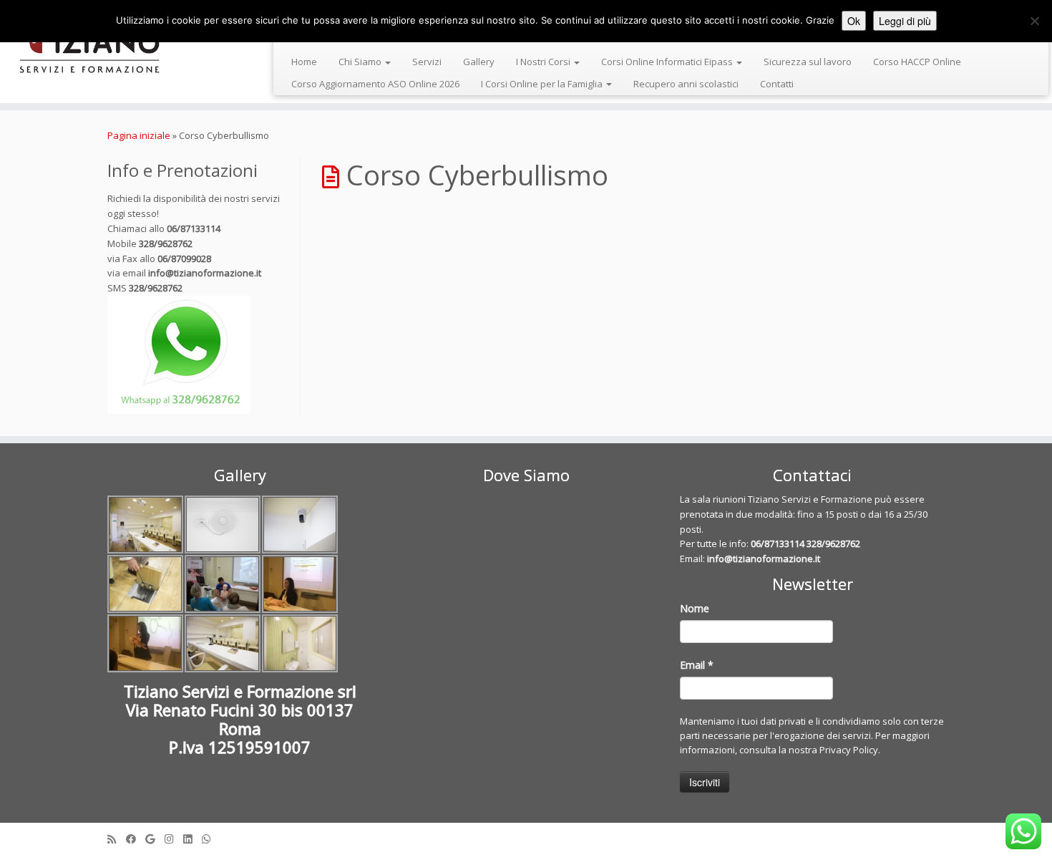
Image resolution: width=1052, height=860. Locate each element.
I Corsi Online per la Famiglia (543, 83)
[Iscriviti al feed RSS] (116, 838)
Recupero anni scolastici (686, 83)
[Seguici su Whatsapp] (211, 838)
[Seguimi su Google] (155, 838)
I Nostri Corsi (544, 61)
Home (304, 61)
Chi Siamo (361, 61)
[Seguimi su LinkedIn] (192, 838)
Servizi (427, 61)
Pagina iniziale (138, 135)
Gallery (479, 61)
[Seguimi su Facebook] (135, 838)
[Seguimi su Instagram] (174, 838)
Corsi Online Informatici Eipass (668, 61)
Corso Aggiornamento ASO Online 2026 (375, 83)
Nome (694, 608)
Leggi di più (905, 21)
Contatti (777, 83)
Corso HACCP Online (917, 61)
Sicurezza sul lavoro (808, 61)
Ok (853, 21)
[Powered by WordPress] (526, 836)
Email (696, 665)
